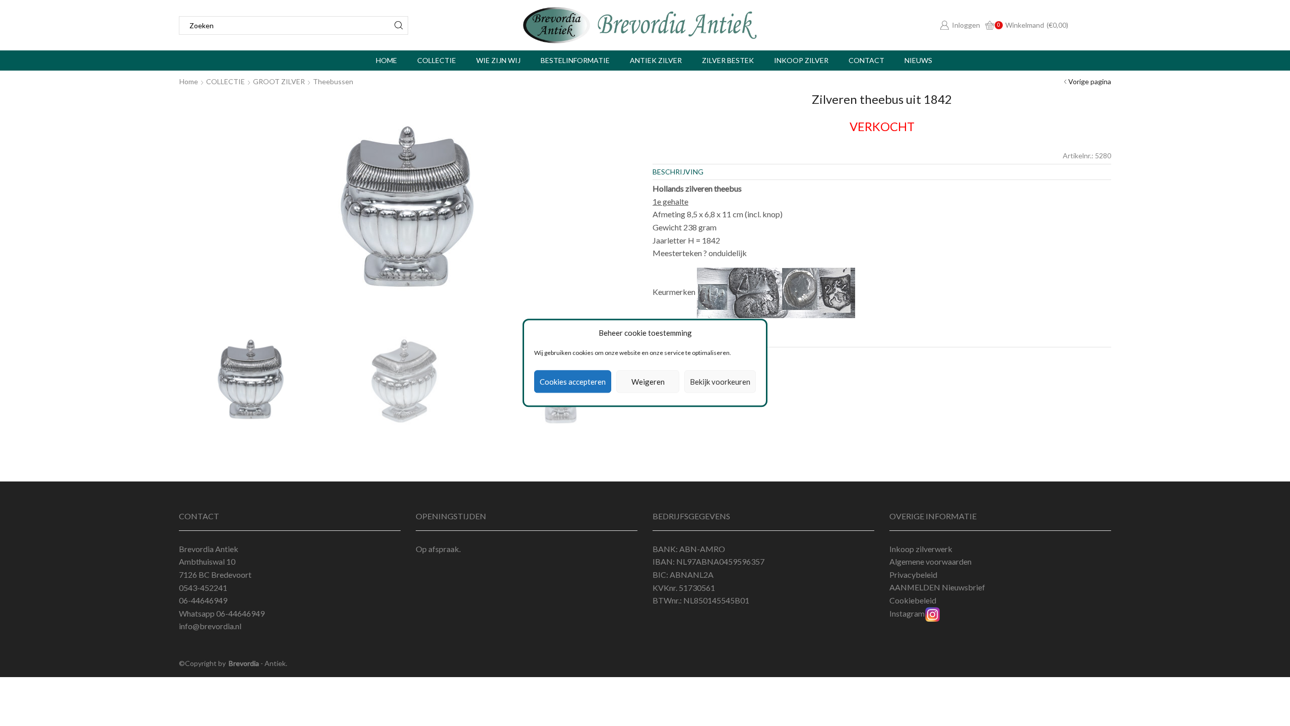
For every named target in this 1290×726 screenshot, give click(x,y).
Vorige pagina (1089, 81)
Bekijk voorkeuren (720, 381)
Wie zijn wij (498, 60)
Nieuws (918, 60)
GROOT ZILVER (279, 81)
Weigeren (648, 381)
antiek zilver (656, 60)
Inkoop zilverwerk (920, 549)
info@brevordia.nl (210, 626)
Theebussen (333, 81)
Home (386, 60)
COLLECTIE (225, 81)
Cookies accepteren (573, 381)
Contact (866, 60)
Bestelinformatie (575, 60)
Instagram (907, 613)
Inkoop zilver (801, 60)
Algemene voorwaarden (930, 561)
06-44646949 (240, 613)
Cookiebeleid (912, 600)
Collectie (436, 60)
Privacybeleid (913, 574)
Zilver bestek (728, 60)
